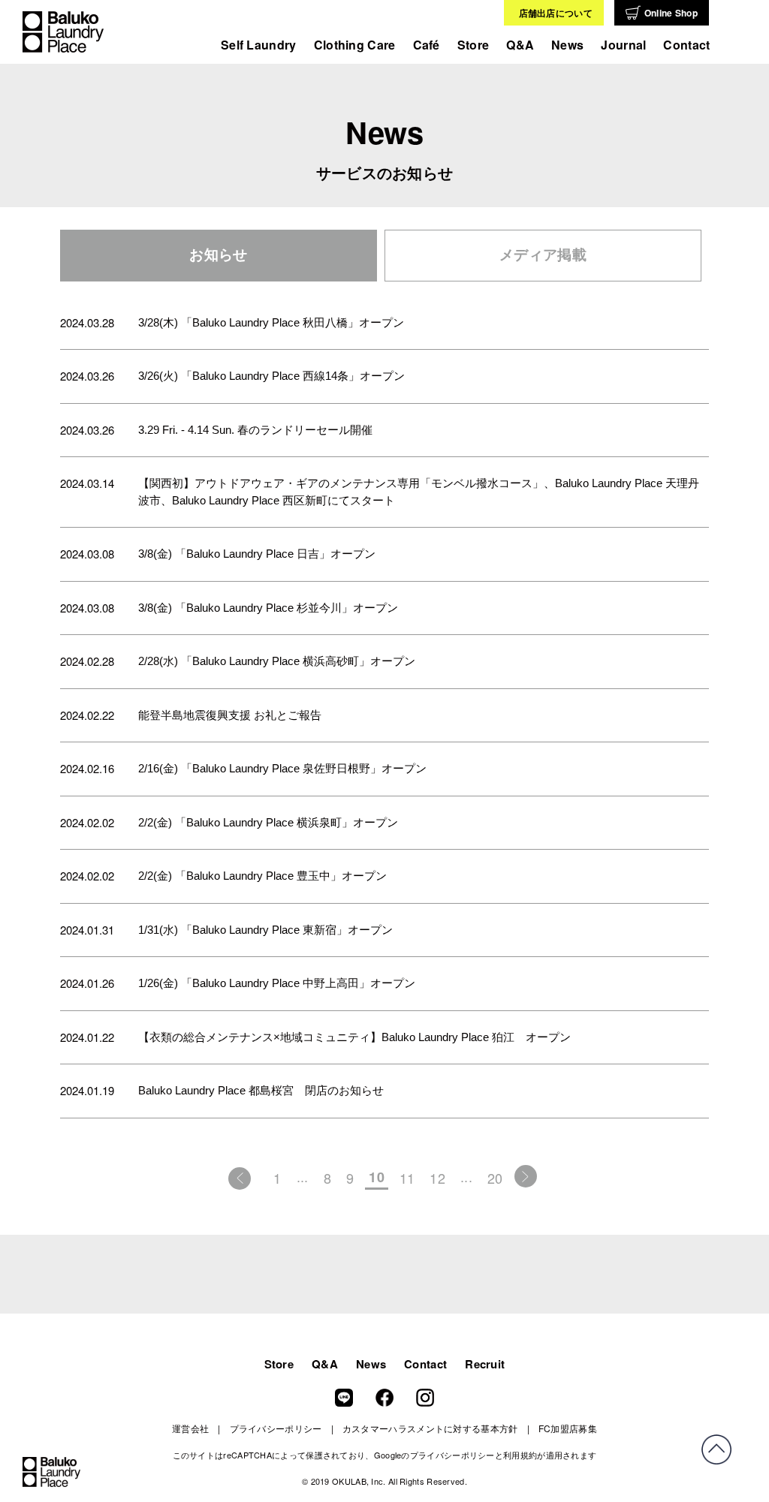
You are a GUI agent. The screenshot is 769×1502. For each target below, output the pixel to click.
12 (437, 1177)
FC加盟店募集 (567, 1428)
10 (376, 1177)
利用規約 (520, 1455)
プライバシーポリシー (276, 1428)
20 (495, 1177)
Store (473, 44)
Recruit (485, 1364)
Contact (686, 44)
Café (426, 44)
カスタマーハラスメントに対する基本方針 (430, 1428)
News (371, 1364)
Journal (623, 44)
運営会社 (190, 1428)
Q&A (520, 44)
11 (407, 1177)
